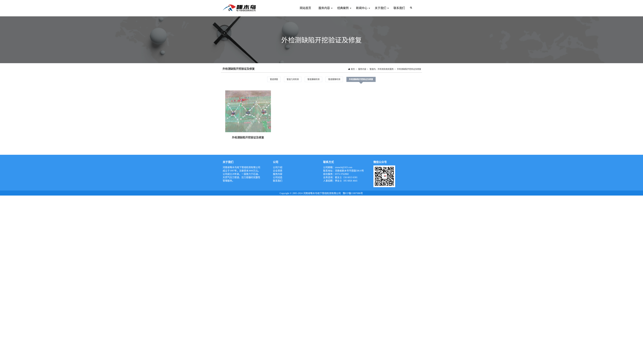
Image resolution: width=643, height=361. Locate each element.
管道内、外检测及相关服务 (382, 69)
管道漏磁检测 (313, 79)
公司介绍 (277, 167)
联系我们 (399, 8)
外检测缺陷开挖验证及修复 (409, 69)
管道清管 (274, 79)
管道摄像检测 (334, 79)
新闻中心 (359, 11)
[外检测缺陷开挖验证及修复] (248, 111)
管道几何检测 (293, 79)
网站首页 (305, 8)
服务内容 (322, 11)
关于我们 (378, 11)
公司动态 (277, 177)
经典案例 (341, 11)
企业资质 (277, 170)
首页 (353, 69)
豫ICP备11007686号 (353, 193)
